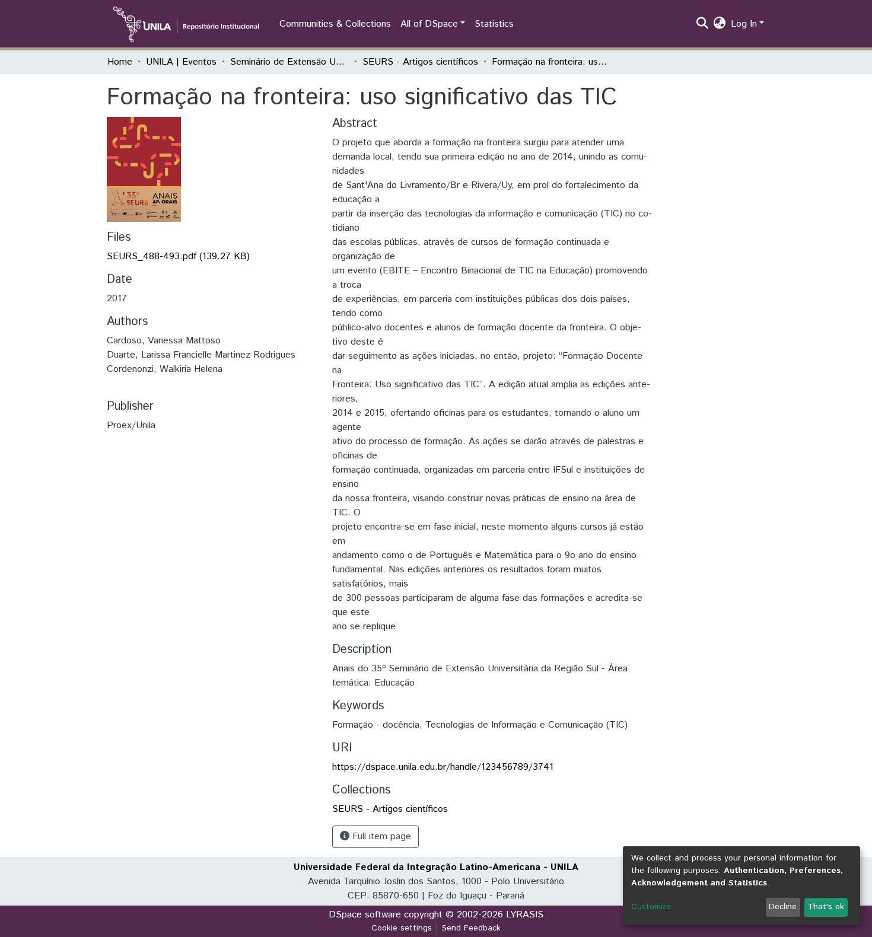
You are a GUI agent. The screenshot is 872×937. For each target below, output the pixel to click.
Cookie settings (401, 928)
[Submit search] (702, 24)
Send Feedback (471, 928)
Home (119, 62)
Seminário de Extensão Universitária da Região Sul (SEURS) (289, 62)
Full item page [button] (380, 836)
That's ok (825, 907)
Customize (651, 907)
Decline (783, 907)
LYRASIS (524, 915)
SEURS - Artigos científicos (420, 62)
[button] (719, 24)
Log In (744, 24)
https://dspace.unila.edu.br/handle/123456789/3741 (442, 767)
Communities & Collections (335, 24)
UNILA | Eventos (181, 62)
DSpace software (365, 915)
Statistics (494, 24)
